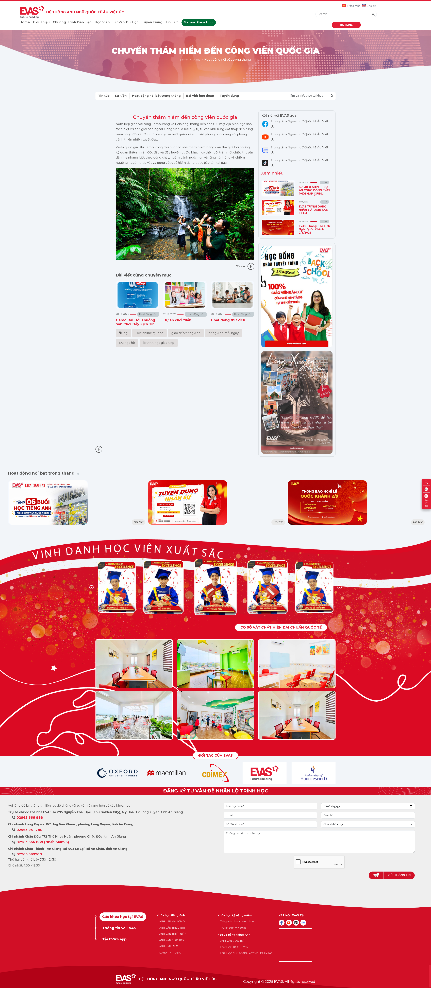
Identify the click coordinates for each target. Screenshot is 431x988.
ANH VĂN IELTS (168, 946)
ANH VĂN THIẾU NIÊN (173, 933)
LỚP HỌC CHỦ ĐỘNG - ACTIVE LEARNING (246, 953)
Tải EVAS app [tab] (114, 939)
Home (25, 22)
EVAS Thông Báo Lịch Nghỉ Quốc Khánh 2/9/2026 (314, 229)
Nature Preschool (199, 22)
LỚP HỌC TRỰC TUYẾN (234, 947)
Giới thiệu (41, 22)
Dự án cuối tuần (177, 320)
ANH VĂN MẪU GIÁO (172, 921)
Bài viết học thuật (200, 96)
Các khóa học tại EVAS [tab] (122, 916)
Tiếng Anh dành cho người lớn (237, 921)
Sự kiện (121, 96)
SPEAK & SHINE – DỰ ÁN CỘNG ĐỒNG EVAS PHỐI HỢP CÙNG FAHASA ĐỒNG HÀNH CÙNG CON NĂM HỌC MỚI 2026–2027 (314, 195)
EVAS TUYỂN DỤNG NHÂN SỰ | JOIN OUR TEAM (313, 210)
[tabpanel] (216, 936)
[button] (339, 587)
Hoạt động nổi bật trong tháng (156, 96)
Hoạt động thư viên (228, 320)
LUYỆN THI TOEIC (170, 952)
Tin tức (172, 22)
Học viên (102, 22)
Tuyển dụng (152, 22)
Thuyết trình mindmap (233, 927)
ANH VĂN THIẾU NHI (172, 927)
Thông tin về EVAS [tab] (119, 928)
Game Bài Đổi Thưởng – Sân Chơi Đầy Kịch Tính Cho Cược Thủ (137, 324)
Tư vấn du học (126, 22)
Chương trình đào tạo (72, 22)
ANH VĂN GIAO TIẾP (171, 940)
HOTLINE (346, 24)
